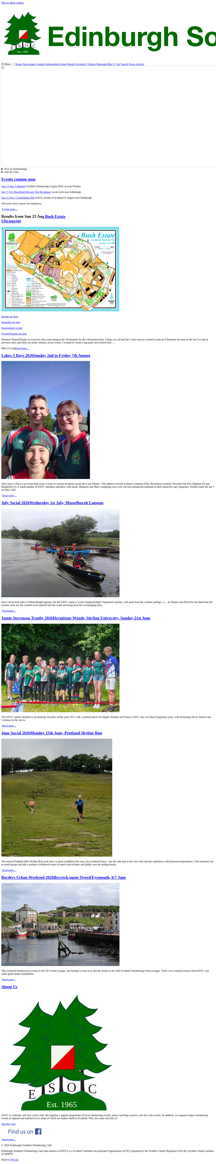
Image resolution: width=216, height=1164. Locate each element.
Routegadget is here (11, 328)
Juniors (92, 64)
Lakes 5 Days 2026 (45, 355)
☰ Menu (6, 64)
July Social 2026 (52, 503)
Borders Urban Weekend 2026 (63, 877)
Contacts (40, 64)
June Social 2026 (51, 733)
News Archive (136, 64)
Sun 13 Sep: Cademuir (13, 186)
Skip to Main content (12, 2)
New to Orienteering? (15, 169)
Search (124, 64)
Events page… (10, 209)
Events (62, 64)
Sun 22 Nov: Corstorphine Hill (17, 197)
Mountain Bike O (105, 64)
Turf (118, 64)
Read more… (22, 348)
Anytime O (81, 64)
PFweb (14, 1159)
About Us (9, 987)
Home (18, 64)
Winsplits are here (10, 322)
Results (71, 64)
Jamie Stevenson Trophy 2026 (75, 618)
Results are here (9, 316)
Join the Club (11, 172)
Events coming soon (18, 179)
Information (52, 64)
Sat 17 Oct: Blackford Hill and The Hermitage (26, 192)
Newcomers (29, 64)
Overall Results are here (14, 333)
